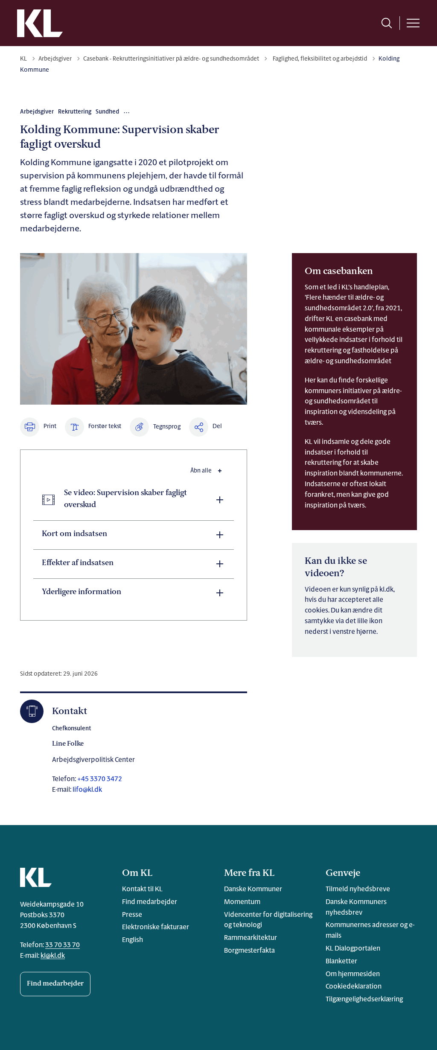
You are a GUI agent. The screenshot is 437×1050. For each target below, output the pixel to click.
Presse (132, 915)
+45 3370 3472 (99, 779)
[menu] (413, 23)
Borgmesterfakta (249, 951)
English (132, 940)
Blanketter (341, 961)
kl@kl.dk (53, 956)
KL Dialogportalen (353, 948)
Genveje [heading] (343, 873)
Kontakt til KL (142, 889)
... (127, 111)
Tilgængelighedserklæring (364, 999)
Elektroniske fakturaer (155, 927)
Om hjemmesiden (353, 974)
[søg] (386, 23)
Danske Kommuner (253, 889)
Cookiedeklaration (354, 986)
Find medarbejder (55, 983)
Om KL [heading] (137, 873)
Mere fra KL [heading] (249, 873)
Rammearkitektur (250, 938)
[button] (155, 427)
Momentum (242, 902)
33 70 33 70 (62, 945)
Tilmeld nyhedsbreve (358, 889)
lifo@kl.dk (87, 790)
